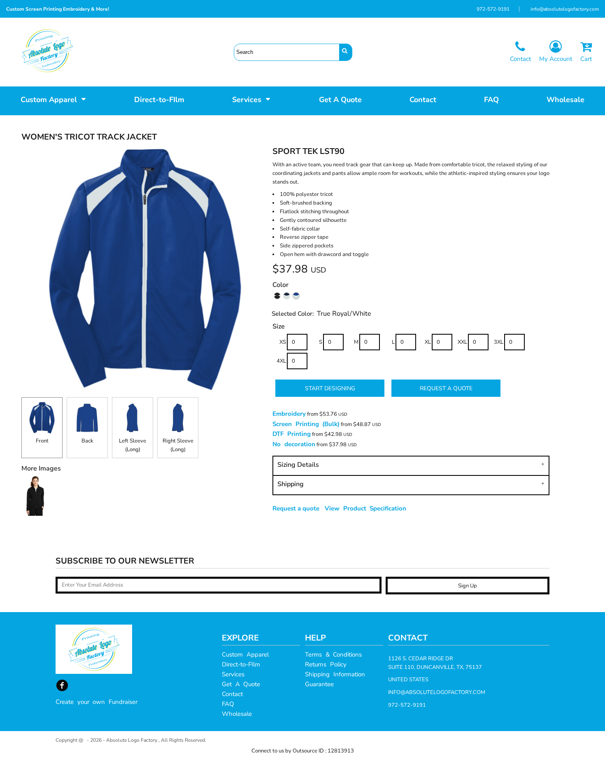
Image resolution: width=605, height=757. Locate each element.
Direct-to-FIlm (241, 664)
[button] (53, 98)
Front (42, 441)
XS (282, 342)
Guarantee (319, 684)
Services (233, 674)
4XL (281, 361)
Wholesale (237, 714)
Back (87, 441)
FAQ (228, 704)
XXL (462, 342)
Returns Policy (326, 664)
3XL (498, 342)
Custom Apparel (245, 654)
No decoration (293, 444)
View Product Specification (365, 508)
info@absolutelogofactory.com (565, 9)
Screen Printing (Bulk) (306, 424)
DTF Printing (291, 434)
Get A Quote (241, 684)
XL (428, 342)
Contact (232, 694)
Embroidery (289, 414)
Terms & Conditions (333, 654)
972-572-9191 (493, 9)
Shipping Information (335, 674)
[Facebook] (62, 685)
